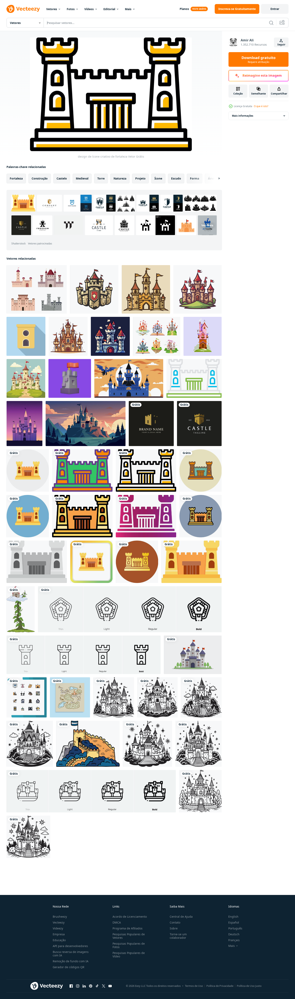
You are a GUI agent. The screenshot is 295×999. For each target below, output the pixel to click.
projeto (140, 178)
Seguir (281, 44)
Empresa (59, 934)
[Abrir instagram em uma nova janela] (77, 985)
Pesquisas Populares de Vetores (129, 936)
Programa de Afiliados (128, 928)
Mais (128, 9)
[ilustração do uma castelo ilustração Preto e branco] (113, 697)
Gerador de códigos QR (68, 967)
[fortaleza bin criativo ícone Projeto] (194, 378)
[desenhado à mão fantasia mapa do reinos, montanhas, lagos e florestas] (70, 697)
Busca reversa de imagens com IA (71, 953)
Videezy (58, 928)
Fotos (71, 9)
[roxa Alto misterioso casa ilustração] (202, 336)
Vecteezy (58, 922)
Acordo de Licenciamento (130, 916)
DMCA (117, 922)
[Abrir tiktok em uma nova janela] (97, 985)
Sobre (174, 928)
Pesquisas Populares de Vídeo (129, 954)
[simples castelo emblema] (94, 289)
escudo (176, 178)
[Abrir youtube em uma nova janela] (110, 985)
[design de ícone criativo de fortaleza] (27, 470)
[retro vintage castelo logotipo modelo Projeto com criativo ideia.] (151, 423)
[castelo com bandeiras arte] (25, 378)
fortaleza (16, 178)
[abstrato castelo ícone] (68, 336)
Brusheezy (60, 916)
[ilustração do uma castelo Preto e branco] (29, 744)
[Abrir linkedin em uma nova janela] (84, 985)
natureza (120, 178)
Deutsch (233, 934)
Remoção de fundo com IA (70, 961)
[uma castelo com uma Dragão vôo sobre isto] (128, 378)
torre (101, 178)
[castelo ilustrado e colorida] (193, 655)
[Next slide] (215, 178)
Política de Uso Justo (249, 986)
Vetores (51, 9)
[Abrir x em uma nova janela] (103, 985)
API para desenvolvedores (70, 946)
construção (40, 178)
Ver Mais (207, 225)
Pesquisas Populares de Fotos (129, 945)
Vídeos (89, 9)
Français (234, 940)
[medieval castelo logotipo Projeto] (146, 289)
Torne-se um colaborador (178, 936)
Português (235, 928)
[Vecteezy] (23, 9)
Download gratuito (258, 59)
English (233, 916)
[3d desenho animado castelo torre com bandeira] (69, 378)
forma (194, 178)
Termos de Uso (194, 986)
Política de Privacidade (219, 986)
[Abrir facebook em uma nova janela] (71, 985)
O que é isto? (261, 106)
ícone (158, 178)
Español (233, 922)
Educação (59, 940)
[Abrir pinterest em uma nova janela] (90, 985)
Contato (175, 922)
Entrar (274, 9)
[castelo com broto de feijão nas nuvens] (20, 609)
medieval (82, 178)
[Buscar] (271, 22)
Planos (184, 9)
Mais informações (242, 115)
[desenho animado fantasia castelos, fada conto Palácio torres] (156, 336)
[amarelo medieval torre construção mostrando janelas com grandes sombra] (25, 336)
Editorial (109, 9)
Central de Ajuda (181, 916)
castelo (62, 178)
